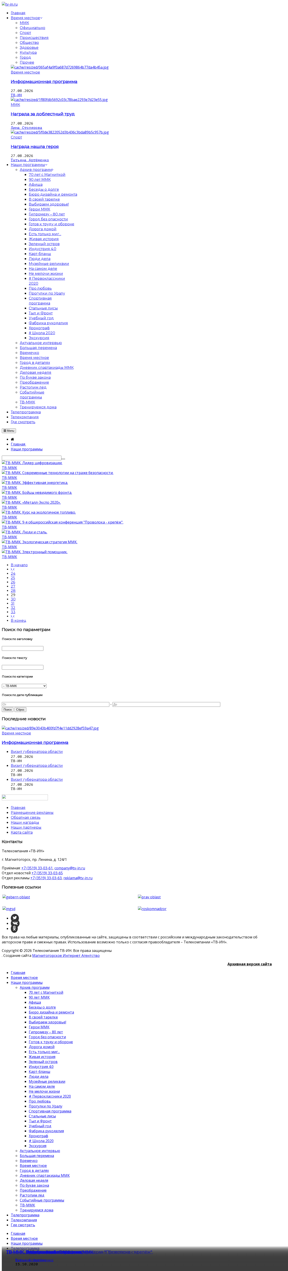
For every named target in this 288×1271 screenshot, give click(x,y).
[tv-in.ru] (10, 4)
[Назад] (12, 569)
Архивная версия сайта (249, 964)
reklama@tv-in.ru (77, 877)
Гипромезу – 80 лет (46, 1031)
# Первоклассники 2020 (50, 1096)
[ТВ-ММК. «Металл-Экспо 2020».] (31, 502)
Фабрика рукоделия (46, 1130)
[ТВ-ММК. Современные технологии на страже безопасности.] (57, 472)
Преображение (33, 1190)
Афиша (35, 1002)
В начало (19, 565)
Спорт (25, 33)
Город (25, 57)
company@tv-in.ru (69, 868)
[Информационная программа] (60, 67)
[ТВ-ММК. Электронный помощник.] (35, 551)
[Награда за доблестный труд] (59, 99)
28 (13, 591)
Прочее (27, 62)
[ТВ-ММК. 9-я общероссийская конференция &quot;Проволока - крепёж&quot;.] (62, 522)
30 (13, 599)
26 (13, 582)
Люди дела (38, 1076)
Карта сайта (22, 832)
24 (13, 573)
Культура (28, 52)
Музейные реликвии (47, 1081)
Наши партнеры (26, 827)
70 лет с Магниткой (46, 992)
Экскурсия (37, 1145)
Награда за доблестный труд (43, 113)
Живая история (42, 1056)
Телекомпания (24, 1219)
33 (13, 612)
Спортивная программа (50, 1111)
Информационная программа (44, 81)
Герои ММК (39, 1027)
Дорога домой (41, 1046)
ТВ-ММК (9, 467)
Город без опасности (47, 1036)
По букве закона (34, 1185)
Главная (18, 972)
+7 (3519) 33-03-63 (46, 877)
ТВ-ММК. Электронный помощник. (44, 1252)
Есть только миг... (44, 1051)
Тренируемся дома (36, 1210)
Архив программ (35, 987)
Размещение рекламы (32, 812)
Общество (29, 42)
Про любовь (40, 1101)
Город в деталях (34, 1170)
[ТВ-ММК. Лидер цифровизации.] (32, 462)
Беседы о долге (42, 1007)
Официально (32, 28)
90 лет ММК (39, 997)
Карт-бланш (39, 1071)
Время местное (25, 72)
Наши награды (25, 822)
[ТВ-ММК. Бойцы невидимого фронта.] (37, 492)
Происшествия (34, 38)
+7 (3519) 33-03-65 (47, 872)
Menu (10, 430)
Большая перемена (37, 1155)
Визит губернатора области (37, 752)
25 (13, 578)
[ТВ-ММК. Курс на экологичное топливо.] (39, 512)
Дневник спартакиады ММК (45, 1175)
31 (12, 603)
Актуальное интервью (40, 1150)
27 (13, 586)
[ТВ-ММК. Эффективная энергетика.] (35, 482)
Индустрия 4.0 (41, 1066)
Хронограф (38, 1135)
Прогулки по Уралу (45, 1106)
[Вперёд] (12, 616)
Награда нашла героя (35, 146)
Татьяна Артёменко (30, 160)
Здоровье (29, 47)
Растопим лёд (32, 1195)
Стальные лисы (42, 1116)
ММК (24, 23)
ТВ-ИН (16, 95)
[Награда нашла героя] (60, 132)
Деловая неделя (34, 1180)
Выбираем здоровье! (47, 1022)
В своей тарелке (43, 1017)
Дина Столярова (26, 128)
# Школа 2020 (41, 1140)
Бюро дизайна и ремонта (51, 1012)
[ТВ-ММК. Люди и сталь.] (24, 532)
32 (13, 608)
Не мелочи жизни (44, 1091)
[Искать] (63, 459)
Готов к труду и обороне (51, 1041)
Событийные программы (42, 1200)
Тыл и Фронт (40, 1121)
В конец (18, 620)
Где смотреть (23, 1224)
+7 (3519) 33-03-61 (37, 868)
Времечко (29, 1160)
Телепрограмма (25, 1215)
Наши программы (27, 982)
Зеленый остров (43, 1061)
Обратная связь (25, 817)
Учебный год (40, 1125)
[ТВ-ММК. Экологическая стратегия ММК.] (39, 541)
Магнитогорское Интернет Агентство (66, 955)
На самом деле (42, 1086)
